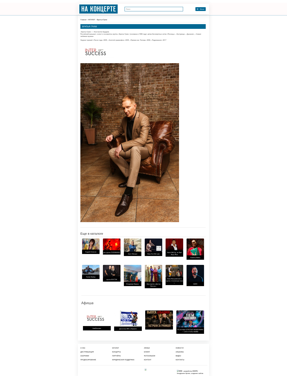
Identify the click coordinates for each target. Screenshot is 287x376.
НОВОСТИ (180, 348)
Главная (83, 19)
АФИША (147, 348)
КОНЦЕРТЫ (116, 352)
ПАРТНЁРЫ (116, 356)
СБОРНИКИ (84, 356)
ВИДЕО (178, 356)
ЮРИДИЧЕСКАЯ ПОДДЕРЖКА (123, 359)
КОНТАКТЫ (180, 359)
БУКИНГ (147, 352)
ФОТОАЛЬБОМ (149, 356)
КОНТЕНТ (147, 359)
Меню (202, 9)
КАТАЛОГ (91, 19)
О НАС (82, 348)
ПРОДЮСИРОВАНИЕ (88, 359)
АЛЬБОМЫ (180, 352)
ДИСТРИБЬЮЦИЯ (87, 352)
